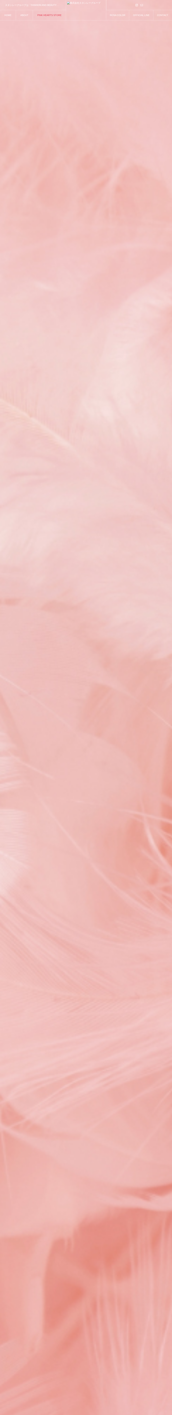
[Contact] (141, 5)
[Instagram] (136, 5)
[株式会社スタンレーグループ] (86, 10)
